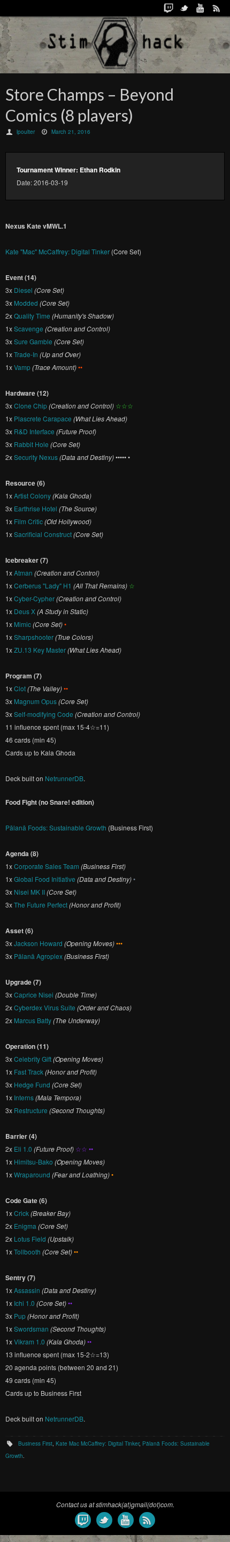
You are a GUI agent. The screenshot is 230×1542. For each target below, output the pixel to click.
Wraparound (32, 1174)
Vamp (22, 367)
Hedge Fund (32, 1084)
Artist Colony (32, 495)
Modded (26, 302)
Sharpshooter (33, 636)
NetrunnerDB (64, 778)
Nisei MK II (29, 891)
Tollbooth (27, 1251)
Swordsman (31, 1328)
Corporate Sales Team (46, 866)
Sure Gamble (33, 341)
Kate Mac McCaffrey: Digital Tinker (97, 1443)
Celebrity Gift (32, 1058)
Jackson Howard (38, 943)
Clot (20, 688)
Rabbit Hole (31, 444)
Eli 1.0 (23, 1148)
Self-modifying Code (43, 714)
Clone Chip (30, 405)
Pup (20, 1315)
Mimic (22, 624)
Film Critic (28, 521)
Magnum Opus (35, 701)
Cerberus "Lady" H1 (43, 585)
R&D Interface (34, 431)
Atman (23, 572)
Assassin (27, 1290)
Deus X (24, 611)
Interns (24, 1097)
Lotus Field (30, 1238)
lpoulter (26, 131)
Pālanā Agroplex (38, 956)
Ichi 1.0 (24, 1302)
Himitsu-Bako (33, 1161)
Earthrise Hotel (35, 508)
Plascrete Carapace (43, 418)
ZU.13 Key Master (40, 649)
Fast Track (28, 1071)
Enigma (25, 1225)
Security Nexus (36, 457)
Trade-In (26, 354)
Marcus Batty (32, 1020)
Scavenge (28, 328)
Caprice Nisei (33, 994)
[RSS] (217, 8)
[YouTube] (201, 8)
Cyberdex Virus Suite (44, 1007)
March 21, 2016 (70, 131)
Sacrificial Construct (43, 534)
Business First (35, 1443)
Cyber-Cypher (34, 598)
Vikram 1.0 (29, 1341)
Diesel (23, 289)
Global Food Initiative (44, 878)
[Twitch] (168, 8)
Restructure (31, 1110)
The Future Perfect (40, 904)
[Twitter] (185, 8)
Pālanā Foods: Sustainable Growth (55, 827)
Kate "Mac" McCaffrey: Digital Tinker (57, 251)
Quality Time (32, 315)
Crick (21, 1213)
